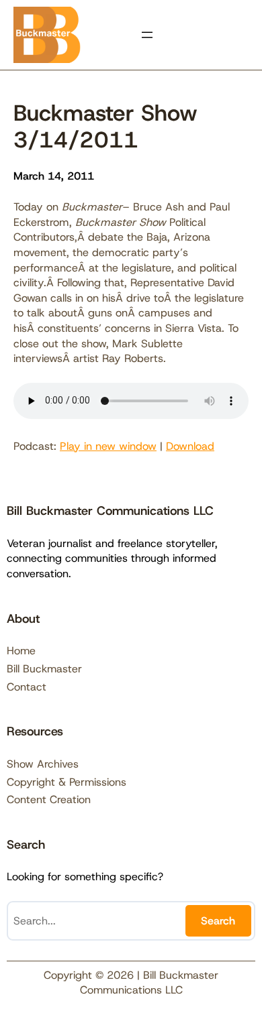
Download (190, 446)
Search (218, 921)
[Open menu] (147, 35)
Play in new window (108, 446)
